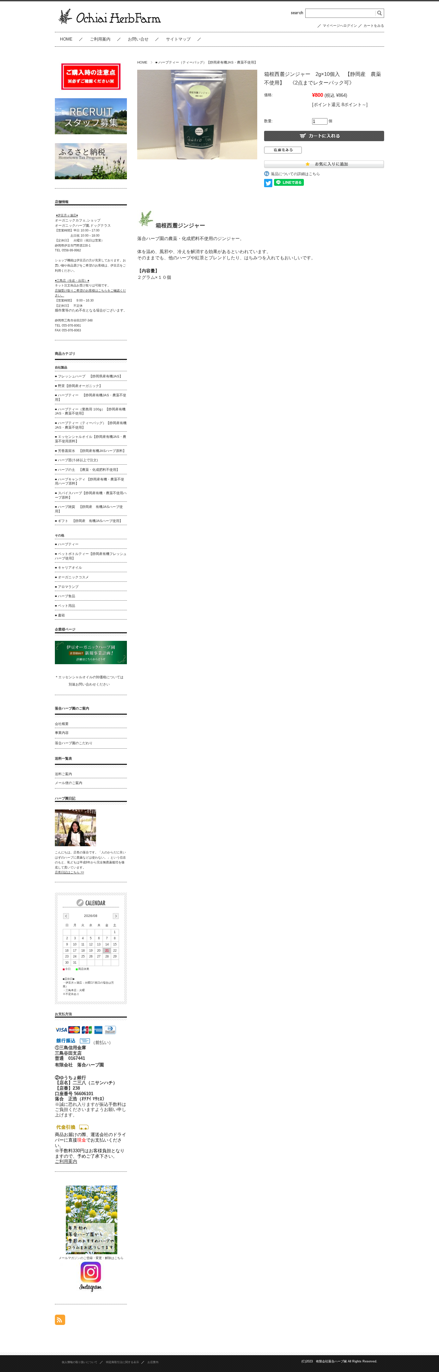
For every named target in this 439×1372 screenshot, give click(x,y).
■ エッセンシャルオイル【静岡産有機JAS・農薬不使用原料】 (90, 439)
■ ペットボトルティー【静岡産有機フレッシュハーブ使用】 (91, 556)
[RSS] (60, 1321)
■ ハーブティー (67, 544)
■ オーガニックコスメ (72, 577)
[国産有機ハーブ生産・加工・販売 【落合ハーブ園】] (110, 26)
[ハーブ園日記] (75, 844)
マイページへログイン (340, 25)
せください (101, 684)
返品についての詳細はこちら (295, 174)
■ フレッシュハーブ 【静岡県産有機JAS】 (89, 376)
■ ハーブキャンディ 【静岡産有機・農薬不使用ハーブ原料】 (89, 481)
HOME (66, 39)
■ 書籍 (60, 615)
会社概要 (62, 724)
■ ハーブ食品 (65, 596)
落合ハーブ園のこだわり (74, 743)
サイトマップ (178, 39)
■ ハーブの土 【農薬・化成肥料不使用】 (87, 470)
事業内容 (62, 733)
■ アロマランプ (67, 587)
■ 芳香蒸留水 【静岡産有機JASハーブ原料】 (90, 451)
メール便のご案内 (68, 783)
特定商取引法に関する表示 (122, 1362)
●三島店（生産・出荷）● (72, 280)
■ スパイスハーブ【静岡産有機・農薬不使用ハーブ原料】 (91, 495)
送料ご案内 (63, 774)
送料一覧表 (63, 758)
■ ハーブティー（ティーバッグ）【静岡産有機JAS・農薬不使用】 (206, 62)
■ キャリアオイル (68, 567)
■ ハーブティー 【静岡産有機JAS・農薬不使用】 (90, 397)
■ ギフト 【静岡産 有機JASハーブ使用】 (89, 521)
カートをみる (374, 25)
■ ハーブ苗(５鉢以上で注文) (76, 460)
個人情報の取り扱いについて (79, 1362)
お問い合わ (84, 684)
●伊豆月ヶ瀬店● (67, 215)
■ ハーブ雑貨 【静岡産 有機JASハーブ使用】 (89, 509)
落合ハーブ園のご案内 (72, 708)
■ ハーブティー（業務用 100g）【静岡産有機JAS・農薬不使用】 (90, 411)
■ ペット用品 (65, 606)
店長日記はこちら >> (69, 872)
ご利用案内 (100, 39)
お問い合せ (138, 39)
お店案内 (152, 1362)
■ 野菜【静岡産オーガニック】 (79, 386)
